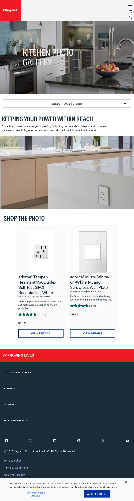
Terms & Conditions (16, 468)
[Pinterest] (79, 441)
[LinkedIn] (55, 441)
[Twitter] (103, 441)
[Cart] (130, 11)
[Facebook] (6, 441)
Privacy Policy (12, 460)
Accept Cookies (97, 493)
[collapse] (127, 372)
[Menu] (130, 4)
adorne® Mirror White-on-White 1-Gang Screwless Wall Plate (90, 282)
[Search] (130, 17)
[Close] (126, 482)
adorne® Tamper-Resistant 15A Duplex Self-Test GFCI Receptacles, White (37, 284)
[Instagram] (30, 441)
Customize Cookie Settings (36, 494)
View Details (41, 333)
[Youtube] (127, 441)
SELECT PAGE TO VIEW (67, 104)
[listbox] (67, 282)
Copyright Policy (14, 474)
